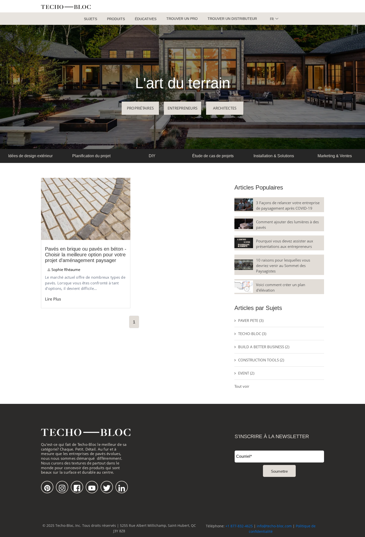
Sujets (90, 19)
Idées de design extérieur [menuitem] (30, 156)
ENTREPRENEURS (182, 108)
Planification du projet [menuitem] (91, 156)
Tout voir (241, 386)
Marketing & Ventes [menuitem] (335, 156)
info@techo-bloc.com (274, 526)
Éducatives (145, 19)
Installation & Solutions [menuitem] (274, 156)
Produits (116, 19)
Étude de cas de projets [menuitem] (213, 156)
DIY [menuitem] (152, 156)
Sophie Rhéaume (65, 269)
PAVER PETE (250, 320)
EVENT (246, 373)
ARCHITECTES (225, 108)
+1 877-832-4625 (239, 526)
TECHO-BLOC (252, 333)
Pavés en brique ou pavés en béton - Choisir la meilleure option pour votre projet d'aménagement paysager (85, 254)
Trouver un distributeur (232, 19)
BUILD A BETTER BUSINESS (263, 346)
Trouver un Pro (182, 19)
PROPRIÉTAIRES (140, 108)
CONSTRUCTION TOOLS (261, 359)
